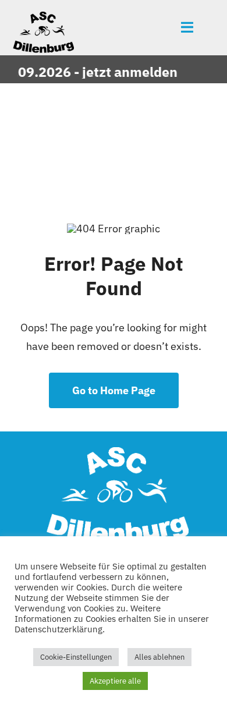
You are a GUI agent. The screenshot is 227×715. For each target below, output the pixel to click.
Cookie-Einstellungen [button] (76, 657)
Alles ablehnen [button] (159, 657)
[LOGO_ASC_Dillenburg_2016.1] (42, 16)
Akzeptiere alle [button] (115, 681)
